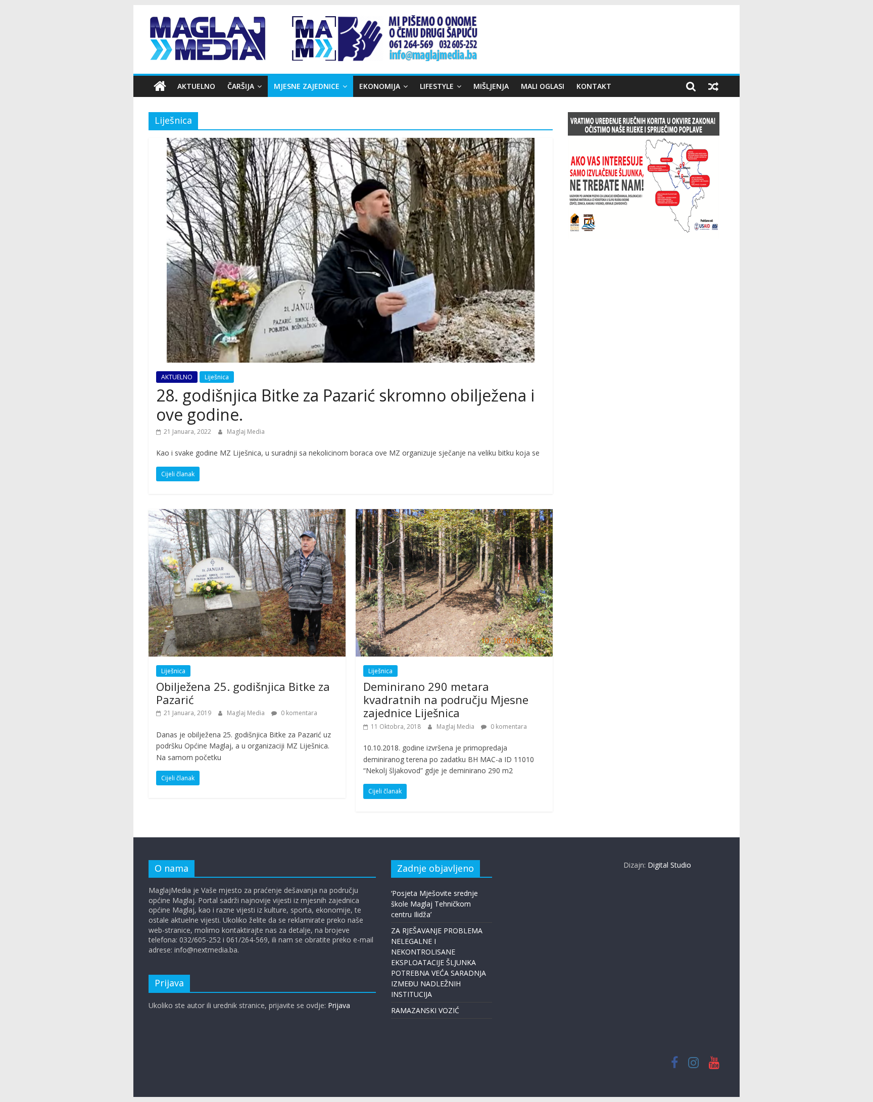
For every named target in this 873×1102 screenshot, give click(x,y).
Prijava (339, 1005)
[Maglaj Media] (160, 86)
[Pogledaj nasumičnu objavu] (713, 86)
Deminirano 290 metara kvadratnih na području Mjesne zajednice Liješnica (445, 700)
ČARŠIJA (240, 86)
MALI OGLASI (542, 86)
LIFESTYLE (437, 86)
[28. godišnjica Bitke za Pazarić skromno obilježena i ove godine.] (351, 143)
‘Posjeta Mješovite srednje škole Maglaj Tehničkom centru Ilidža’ (434, 903)
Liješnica (217, 377)
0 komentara (298, 713)
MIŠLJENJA (491, 86)
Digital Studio (669, 865)
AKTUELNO (196, 86)
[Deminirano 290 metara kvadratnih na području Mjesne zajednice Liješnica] (454, 515)
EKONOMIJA (379, 86)
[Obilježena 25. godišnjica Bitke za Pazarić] (247, 515)
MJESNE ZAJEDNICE (307, 86)
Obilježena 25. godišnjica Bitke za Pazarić (243, 693)
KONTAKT (593, 86)
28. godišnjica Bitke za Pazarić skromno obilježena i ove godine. (345, 404)
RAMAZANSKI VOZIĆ (425, 1010)
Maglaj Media (246, 431)
